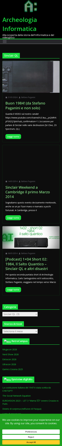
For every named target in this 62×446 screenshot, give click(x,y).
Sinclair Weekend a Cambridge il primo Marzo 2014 (27, 192)
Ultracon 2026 (9, 364)
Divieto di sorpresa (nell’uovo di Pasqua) (21, 408)
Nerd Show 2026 (10, 354)
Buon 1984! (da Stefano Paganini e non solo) (25, 105)
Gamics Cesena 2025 (12, 369)
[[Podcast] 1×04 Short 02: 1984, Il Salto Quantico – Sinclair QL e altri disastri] (31, 237)
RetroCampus (20, 341)
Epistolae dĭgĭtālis (22, 379)
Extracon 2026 (9, 359)
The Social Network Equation (16, 395)
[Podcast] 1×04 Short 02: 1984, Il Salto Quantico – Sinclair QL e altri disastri (26, 264)
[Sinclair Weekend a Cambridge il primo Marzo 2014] (31, 161)
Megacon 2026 (9, 349)
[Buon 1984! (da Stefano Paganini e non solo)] (31, 77)
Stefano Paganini (28, 97)
